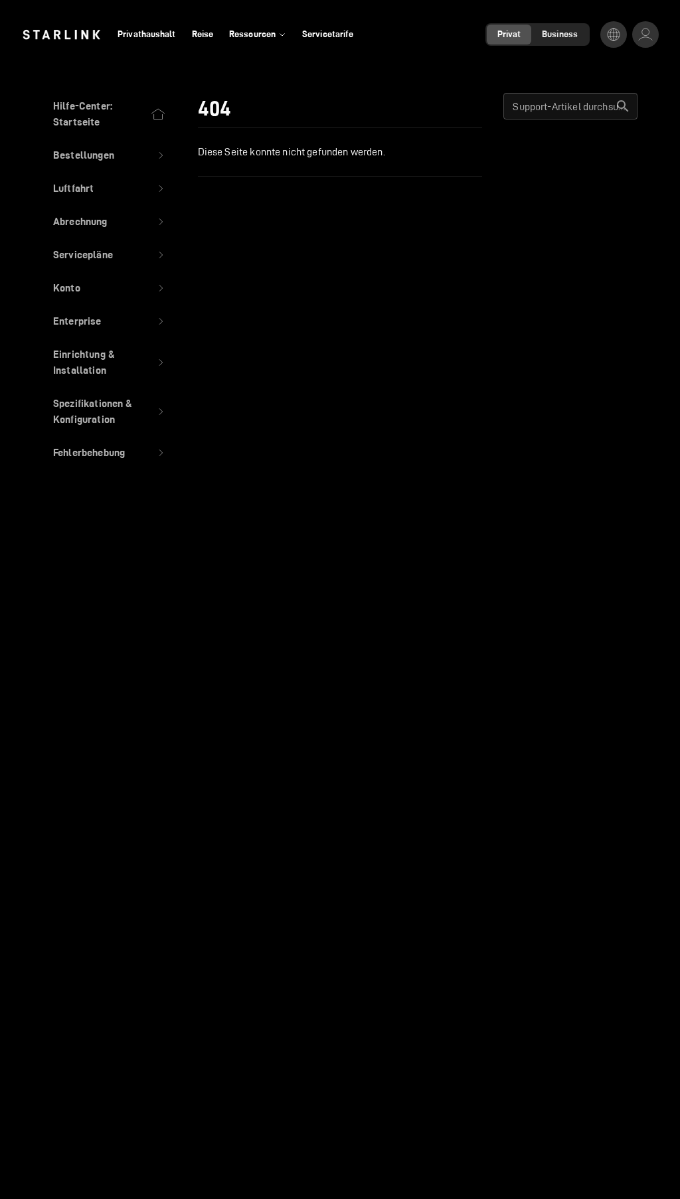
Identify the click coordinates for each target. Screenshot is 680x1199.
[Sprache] (613, 34)
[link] (61, 34)
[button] (109, 155)
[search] (623, 106)
